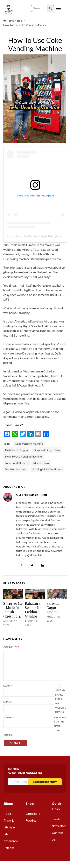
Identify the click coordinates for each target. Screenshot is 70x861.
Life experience (11, 837)
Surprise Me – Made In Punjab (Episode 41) (13, 609)
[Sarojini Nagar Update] (57, 594)
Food (7, 813)
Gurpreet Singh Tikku (47, 450)
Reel (20, 20)
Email (7, 701)
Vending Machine (15, 469)
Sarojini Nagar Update (53, 607)
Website (8, 717)
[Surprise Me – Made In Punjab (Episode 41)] (13, 594)
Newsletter (59, 826)
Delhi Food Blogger (16, 450)
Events (56, 819)
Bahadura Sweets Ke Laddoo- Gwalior (33, 609)
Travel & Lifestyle (9, 824)
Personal (9, 847)
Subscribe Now (45, 782)
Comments (11, 647)
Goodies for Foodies (34, 817)
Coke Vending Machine (29, 443)
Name (7, 685)
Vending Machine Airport (47, 469)
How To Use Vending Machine (23, 456)
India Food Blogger (16, 463)
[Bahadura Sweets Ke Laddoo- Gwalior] (35, 594)
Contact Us (57, 836)
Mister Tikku (41, 463)
